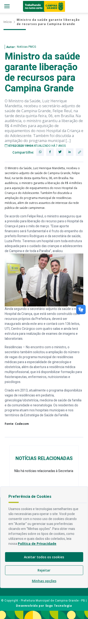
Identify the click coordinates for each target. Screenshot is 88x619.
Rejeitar (44, 570)
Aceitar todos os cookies (44, 557)
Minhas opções (44, 581)
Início (8, 22)
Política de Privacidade (37, 543)
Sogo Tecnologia (58, 606)
